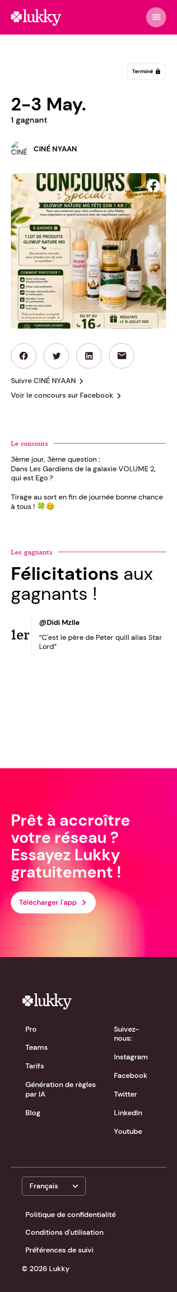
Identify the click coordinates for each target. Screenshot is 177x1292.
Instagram (131, 1057)
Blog (32, 1112)
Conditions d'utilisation (64, 1232)
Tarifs (34, 1066)
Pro (31, 1029)
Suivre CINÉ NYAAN (49, 381)
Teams (36, 1047)
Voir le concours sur (67, 395)
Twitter (125, 1094)
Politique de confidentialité (70, 1214)
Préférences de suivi (59, 1250)
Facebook (131, 1075)
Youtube (128, 1131)
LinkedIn (128, 1112)
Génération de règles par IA (60, 1089)
